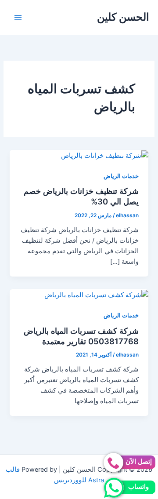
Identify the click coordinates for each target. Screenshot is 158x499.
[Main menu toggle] (18, 17)
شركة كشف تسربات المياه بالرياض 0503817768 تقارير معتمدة (81, 336)
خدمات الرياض (121, 176)
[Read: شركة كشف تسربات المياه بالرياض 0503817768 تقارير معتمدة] (96, 295)
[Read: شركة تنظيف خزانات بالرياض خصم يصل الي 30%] (104, 155)
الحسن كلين (123, 17)
